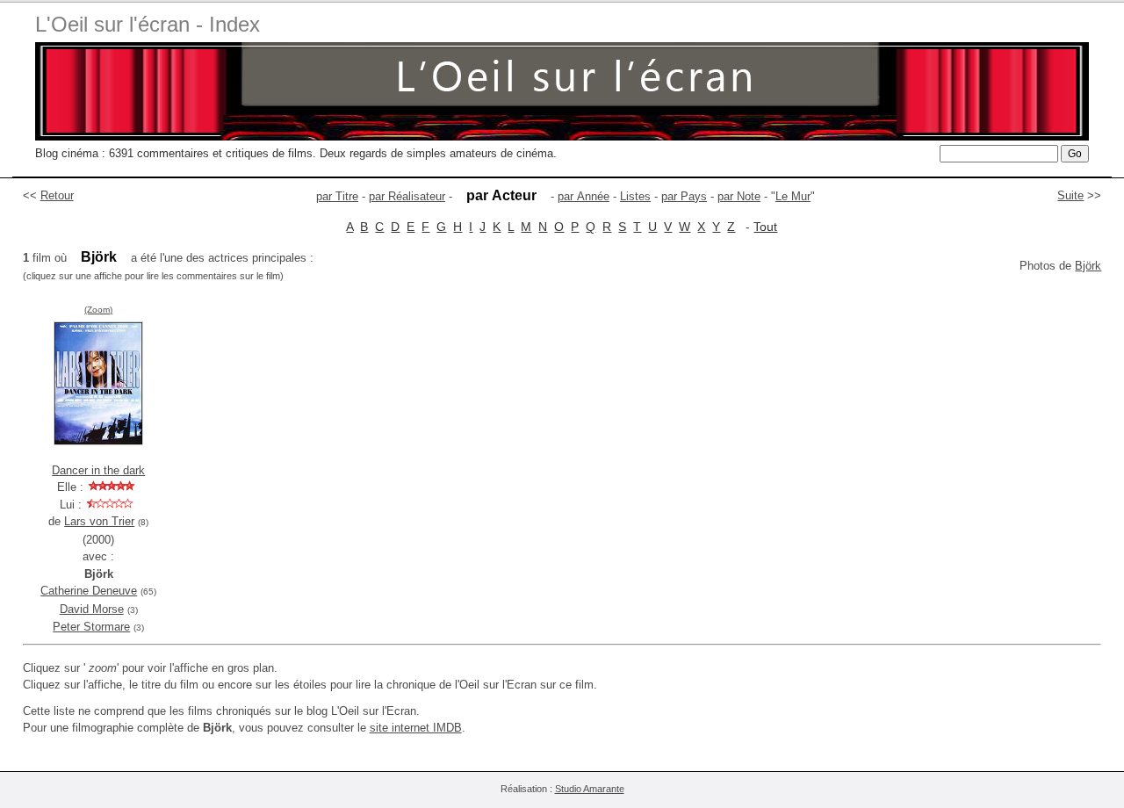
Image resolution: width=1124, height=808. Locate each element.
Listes (635, 196)
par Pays (684, 196)
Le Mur (793, 196)
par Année (583, 196)
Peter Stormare (91, 626)
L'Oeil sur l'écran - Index (147, 24)
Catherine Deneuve (88, 590)
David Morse (92, 609)
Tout (765, 227)
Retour (57, 195)
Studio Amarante (589, 788)
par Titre (337, 196)
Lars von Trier (99, 521)
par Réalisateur (407, 196)
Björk (1088, 265)
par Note (738, 196)
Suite (1070, 195)
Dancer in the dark (98, 470)
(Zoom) (98, 309)
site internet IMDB (416, 727)
